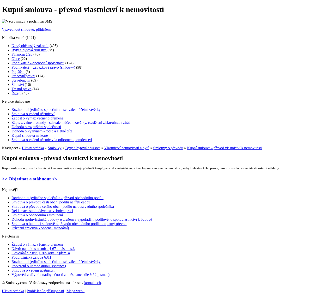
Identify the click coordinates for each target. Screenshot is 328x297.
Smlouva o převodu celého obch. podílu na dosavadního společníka (63, 206)
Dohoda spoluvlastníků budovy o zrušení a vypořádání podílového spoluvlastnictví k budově (82, 219)
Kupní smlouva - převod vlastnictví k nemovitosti (224, 148)
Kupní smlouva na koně (30, 135)
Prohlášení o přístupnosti (45, 291)
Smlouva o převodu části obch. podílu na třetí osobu (51, 202)
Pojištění (18, 72)
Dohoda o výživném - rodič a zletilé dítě (42, 131)
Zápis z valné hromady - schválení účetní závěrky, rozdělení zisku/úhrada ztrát (71, 122)
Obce (16, 59)
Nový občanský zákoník (30, 46)
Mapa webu (76, 291)
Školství (18, 85)
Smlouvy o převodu (168, 148)
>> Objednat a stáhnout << (29, 178)
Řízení (16, 93)
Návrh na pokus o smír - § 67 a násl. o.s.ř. (43, 249)
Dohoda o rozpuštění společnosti (36, 127)
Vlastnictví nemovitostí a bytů (126, 148)
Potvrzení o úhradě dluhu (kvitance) (39, 266)
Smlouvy (54, 148)
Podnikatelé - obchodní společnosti (38, 63)
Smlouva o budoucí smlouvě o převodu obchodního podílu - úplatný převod (69, 224)
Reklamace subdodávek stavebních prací (42, 211)
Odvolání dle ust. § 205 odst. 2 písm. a (41, 253)
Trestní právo (21, 89)
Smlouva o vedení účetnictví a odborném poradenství (52, 140)
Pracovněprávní (23, 76)
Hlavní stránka (33, 148)
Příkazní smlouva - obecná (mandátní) (40, 228)
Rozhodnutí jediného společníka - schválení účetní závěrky (56, 109)
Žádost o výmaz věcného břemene (37, 118)
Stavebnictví (21, 80)
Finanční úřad (22, 54)
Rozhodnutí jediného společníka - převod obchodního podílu (57, 198)
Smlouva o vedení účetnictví (33, 114)
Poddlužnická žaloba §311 (31, 257)
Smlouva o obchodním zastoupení (37, 215)
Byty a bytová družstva (29, 50)
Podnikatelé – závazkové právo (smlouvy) (43, 67)
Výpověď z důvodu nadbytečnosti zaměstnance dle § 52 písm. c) (60, 275)
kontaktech (92, 283)
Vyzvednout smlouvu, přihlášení (26, 29)
